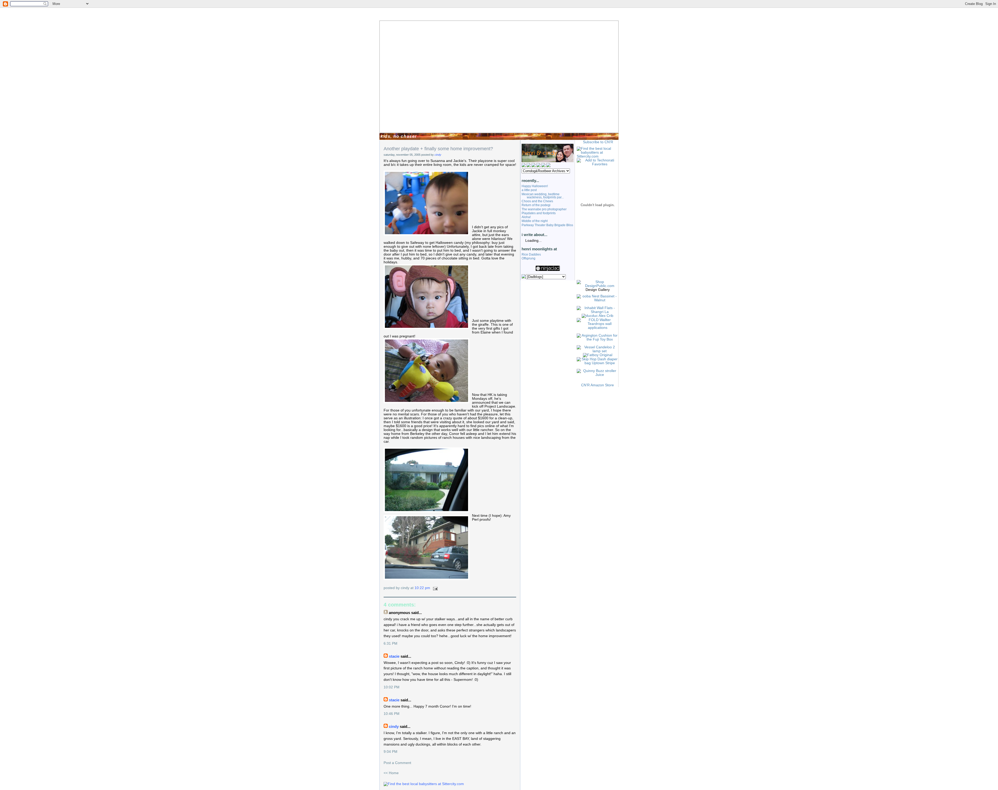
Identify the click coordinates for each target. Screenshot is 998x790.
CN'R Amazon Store (597, 385)
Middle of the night (535, 221)
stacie (394, 656)
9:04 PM (390, 752)
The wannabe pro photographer (544, 209)
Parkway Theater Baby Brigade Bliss (547, 225)
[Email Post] (434, 588)
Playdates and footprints (539, 213)
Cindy (438, 154)
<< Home (391, 773)
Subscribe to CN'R (598, 142)
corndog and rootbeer (400, 119)
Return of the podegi (536, 205)
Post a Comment (397, 763)
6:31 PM (390, 643)
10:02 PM (391, 687)
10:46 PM (391, 714)
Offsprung (528, 258)
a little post (529, 190)
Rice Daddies (531, 254)
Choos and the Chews (537, 201)
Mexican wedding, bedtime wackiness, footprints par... (543, 195)
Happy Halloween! (535, 186)
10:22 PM (422, 588)
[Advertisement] (597, 260)
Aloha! (526, 217)
